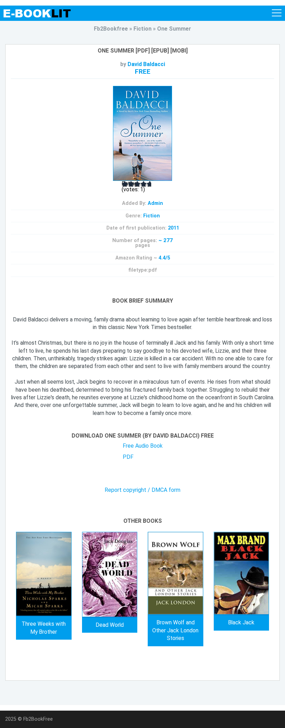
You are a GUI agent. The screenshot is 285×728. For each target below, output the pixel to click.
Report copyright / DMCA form (142, 490)
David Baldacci (146, 64)
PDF (128, 457)
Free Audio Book (143, 445)
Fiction (151, 216)
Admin (155, 203)
